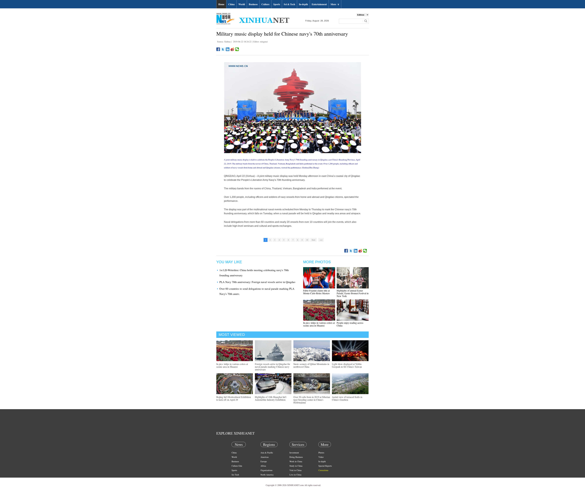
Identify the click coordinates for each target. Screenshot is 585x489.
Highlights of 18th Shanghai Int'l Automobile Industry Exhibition (270, 398)
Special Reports (325, 465)
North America (267, 474)
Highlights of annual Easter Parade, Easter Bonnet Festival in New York (353, 293)
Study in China (295, 465)
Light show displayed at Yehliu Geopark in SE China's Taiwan (347, 365)
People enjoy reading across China (350, 324)
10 (307, 240)
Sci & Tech (289, 4)
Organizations (266, 470)
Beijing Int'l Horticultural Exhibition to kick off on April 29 (233, 398)
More (335, 4)
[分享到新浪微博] (232, 49)
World (241, 4)
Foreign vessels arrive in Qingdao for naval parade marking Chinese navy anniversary (272, 366)
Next (313, 240)
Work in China (295, 461)
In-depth (303, 4)
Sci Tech (235, 474)
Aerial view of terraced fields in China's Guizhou (347, 398)
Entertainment (319, 4)
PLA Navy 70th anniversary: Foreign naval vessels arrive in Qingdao (257, 282)
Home (221, 4)
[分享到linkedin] (228, 49)
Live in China (295, 474)
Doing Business (296, 457)
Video (321, 457)
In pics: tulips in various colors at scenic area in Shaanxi (319, 324)
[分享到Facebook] (218, 49)
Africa (263, 465)
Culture (265, 4)
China (231, 4)
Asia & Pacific (267, 452)
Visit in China (295, 470)
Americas (265, 457)
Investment (294, 452)
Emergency (294, 479)
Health (234, 479)
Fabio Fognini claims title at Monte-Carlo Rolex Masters (316, 292)
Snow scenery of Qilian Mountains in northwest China (311, 365)
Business (253, 4)
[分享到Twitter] (223, 49)
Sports (276, 4)
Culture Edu (237, 465)
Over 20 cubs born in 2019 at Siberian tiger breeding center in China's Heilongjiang (311, 399)
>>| (321, 240)
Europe (264, 461)
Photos (321, 452)
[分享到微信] (237, 49)
